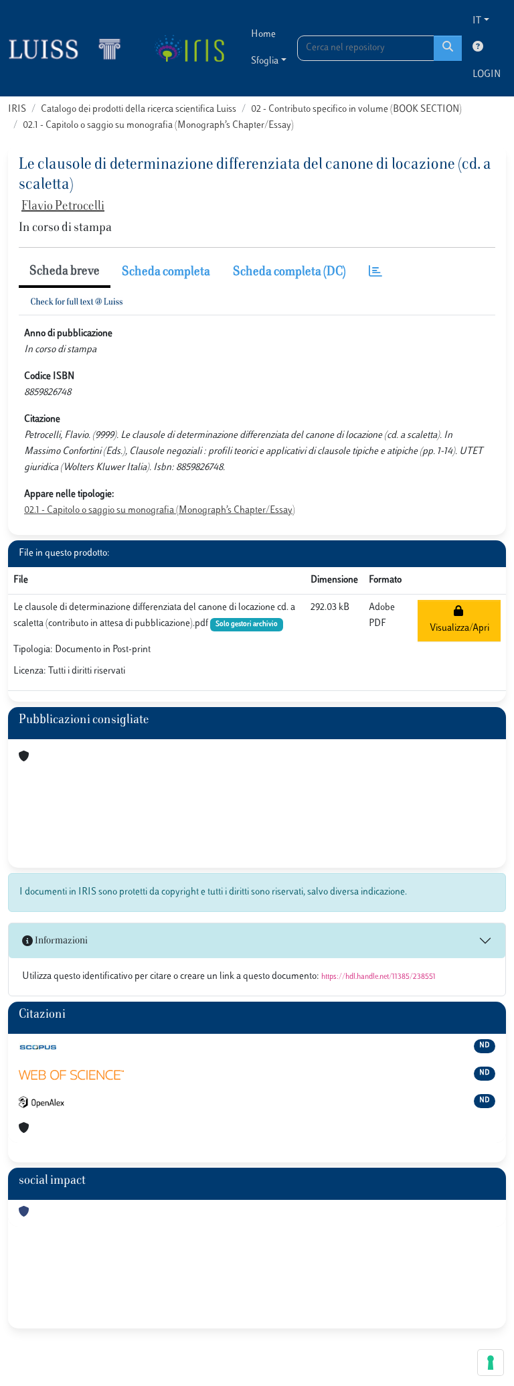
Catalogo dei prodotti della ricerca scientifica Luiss (138, 109)
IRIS (17, 109)
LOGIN (487, 75)
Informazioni (60, 941)
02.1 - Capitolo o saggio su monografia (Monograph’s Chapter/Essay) (158, 126)
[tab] (375, 272)
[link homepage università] (189, 48)
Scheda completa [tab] (166, 272)
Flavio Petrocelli (62, 207)
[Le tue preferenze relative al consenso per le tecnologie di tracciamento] (490, 1362)
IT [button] (477, 21)
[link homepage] (70, 48)
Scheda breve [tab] (64, 272)
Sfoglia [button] (264, 61)
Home (263, 34)
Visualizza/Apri (459, 620)
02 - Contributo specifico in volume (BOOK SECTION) (356, 109)
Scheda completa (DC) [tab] (289, 272)
